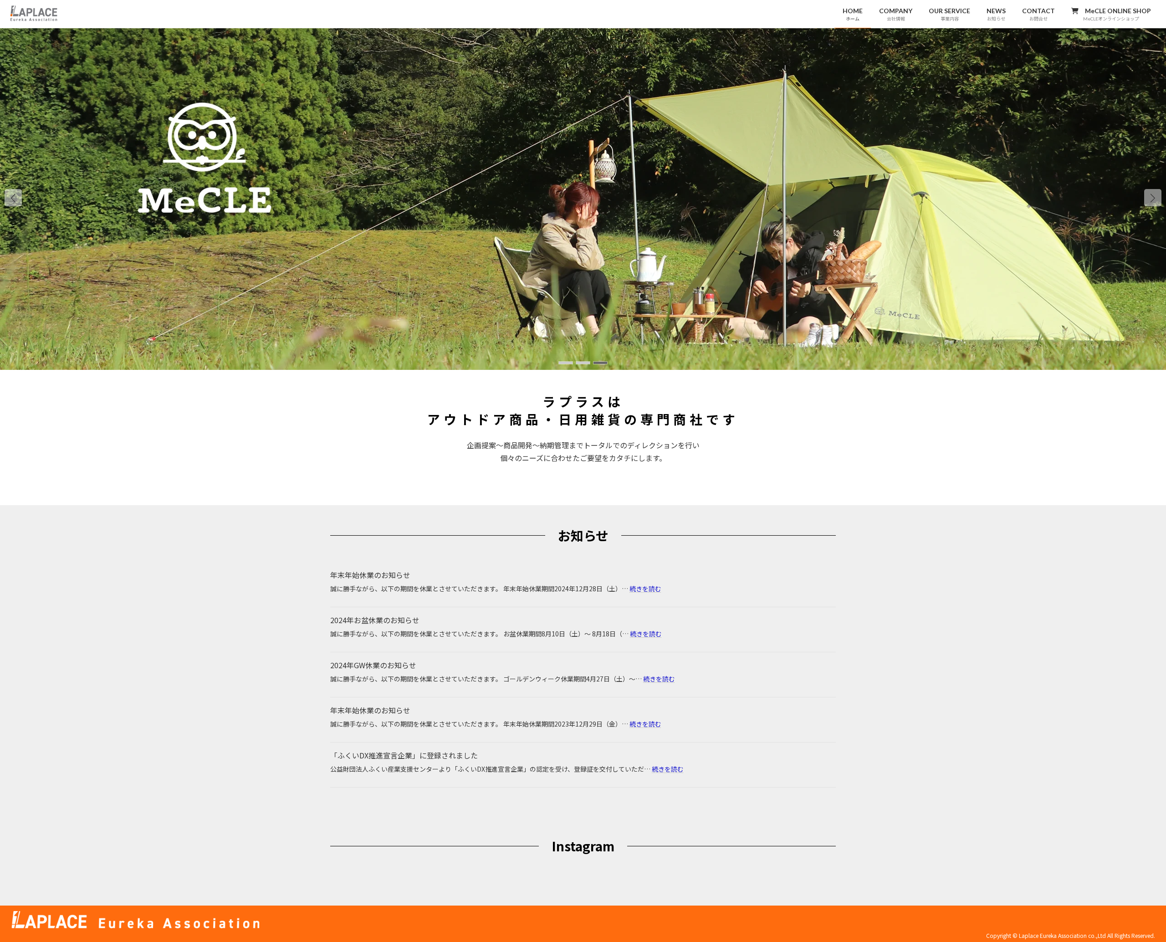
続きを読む (645, 588)
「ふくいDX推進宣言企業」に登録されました (404, 755)
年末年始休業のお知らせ (370, 574)
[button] (1152, 197)
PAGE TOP (1133, 905)
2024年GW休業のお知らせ (373, 665)
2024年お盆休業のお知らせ (374, 619)
